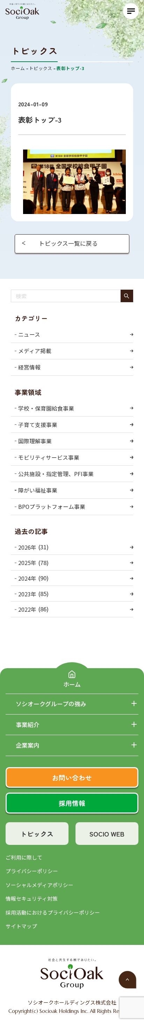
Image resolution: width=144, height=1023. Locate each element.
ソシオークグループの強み (51, 704)
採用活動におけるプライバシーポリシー (53, 912)
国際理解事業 (35, 441)
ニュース (29, 334)
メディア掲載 (34, 351)
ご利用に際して (24, 857)
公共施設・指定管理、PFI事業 (56, 474)
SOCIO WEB (106, 833)
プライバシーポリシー (32, 871)
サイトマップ (21, 926)
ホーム (72, 684)
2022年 (27, 609)
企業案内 (27, 745)
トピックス (36, 833)
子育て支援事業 (37, 425)
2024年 (27, 578)
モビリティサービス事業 (48, 457)
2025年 (27, 563)
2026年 (27, 547)
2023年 (27, 594)
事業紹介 (27, 724)
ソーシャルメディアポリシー (39, 884)
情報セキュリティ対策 (32, 898)
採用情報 (72, 803)
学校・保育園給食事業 (46, 408)
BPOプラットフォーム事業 (51, 507)
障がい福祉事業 (37, 490)
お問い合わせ (72, 777)
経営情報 (29, 367)
